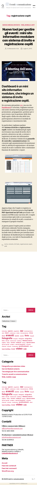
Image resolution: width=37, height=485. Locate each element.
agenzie (10, 331)
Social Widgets (12, 483)
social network (24, 346)
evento (17, 336)
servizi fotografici (20, 344)
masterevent (13, 340)
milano (8, 342)
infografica (28, 338)
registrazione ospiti (26, 244)
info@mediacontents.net (11, 437)
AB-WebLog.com (24, 483)
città (3, 333)
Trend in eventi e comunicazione (14, 374)
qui (21, 105)
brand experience (28, 331)
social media (15, 346)
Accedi (4, 463)
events (22, 336)
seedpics (12, 344)
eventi (10, 335)
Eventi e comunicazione (15, 479)
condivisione (12, 333)
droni (3, 336)
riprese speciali (5, 344)
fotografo (21, 338)
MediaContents (27, 340)
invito (6, 244)
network (18, 342)
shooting (28, 344)
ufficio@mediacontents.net (12, 429)
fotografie (15, 338)
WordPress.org (8, 471)
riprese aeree (30, 342)
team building (6, 349)
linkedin (7, 340)
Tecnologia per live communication (15, 371)
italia (3, 340)
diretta (17, 333)
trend (13, 349)
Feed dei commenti (9, 468)
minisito (11, 244)
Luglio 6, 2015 (27, 48)
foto (27, 335)
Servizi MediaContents (11, 25)
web (5, 246)
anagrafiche (16, 331)
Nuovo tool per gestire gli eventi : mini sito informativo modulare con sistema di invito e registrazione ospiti (18, 36)
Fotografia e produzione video (13, 366)
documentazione (24, 333)
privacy (23, 342)
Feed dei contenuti (9, 466)
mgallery (4, 342)
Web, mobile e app (28, 25)
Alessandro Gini (14, 48)
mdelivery (19, 340)
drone (31, 333)
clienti (7, 333)
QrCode (16, 244)
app (21, 331)
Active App (4, 331)
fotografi (32, 336)
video (19, 348)
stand (31, 346)
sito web (9, 346)
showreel (4, 346)
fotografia (7, 338)
